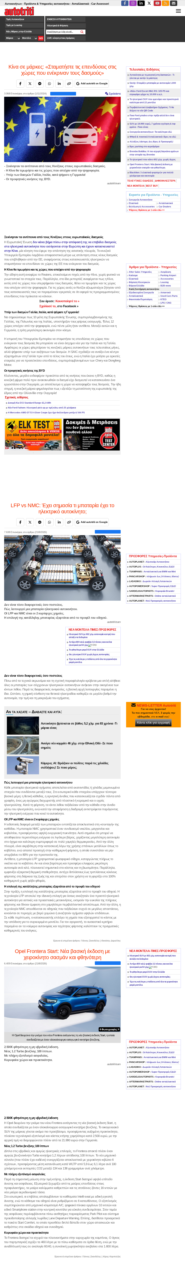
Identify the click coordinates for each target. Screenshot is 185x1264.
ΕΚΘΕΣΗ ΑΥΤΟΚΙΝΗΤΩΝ (59, 19)
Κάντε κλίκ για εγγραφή (153, 722)
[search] (82, 32)
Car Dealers (165, 206)
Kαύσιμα (133, 275)
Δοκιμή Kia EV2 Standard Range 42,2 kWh (29, 403)
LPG (162, 303)
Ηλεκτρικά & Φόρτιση (57, 25)
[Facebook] (20, 84)
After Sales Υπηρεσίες (140, 272)
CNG (168, 303)
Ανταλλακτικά (166, 203)
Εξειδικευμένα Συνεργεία (141, 292)
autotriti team (114, 183)
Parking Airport (168, 275)
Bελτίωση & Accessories (142, 206)
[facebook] (124, 3)
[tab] (140, 181)
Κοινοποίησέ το (59, 301)
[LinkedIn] (59, 84)
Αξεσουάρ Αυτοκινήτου (149, 562)
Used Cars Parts (169, 296)
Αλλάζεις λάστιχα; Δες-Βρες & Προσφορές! (151, 141)
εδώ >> (147, 210)
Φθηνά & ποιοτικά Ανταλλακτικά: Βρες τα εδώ (153, 137)
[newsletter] (173, 3)
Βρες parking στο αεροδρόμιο (144, 146)
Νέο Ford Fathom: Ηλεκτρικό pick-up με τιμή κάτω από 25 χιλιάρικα (42, 407)
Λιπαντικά (165, 292)
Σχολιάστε (114, 93)
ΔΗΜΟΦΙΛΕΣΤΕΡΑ (165, 180)
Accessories (167, 279)
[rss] (165, 3)
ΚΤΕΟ (163, 299)
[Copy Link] (69, 84)
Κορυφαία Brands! (151, 591)
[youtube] (157, 3)
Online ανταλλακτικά (152, 596)
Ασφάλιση (165, 272)
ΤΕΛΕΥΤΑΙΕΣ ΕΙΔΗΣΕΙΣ (140, 180)
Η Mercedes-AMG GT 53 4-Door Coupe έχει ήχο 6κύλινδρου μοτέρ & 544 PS (46, 412)
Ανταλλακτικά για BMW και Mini (152, 571)
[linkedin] (141, 3)
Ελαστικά (133, 203)
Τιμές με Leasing (14, 25)
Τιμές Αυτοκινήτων (15, 19)
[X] (30, 84)
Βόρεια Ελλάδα (136, 285)
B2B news (165, 285)
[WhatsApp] (49, 84)
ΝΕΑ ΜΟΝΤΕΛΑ (136, 185)
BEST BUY (152, 185)
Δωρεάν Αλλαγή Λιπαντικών (150, 581)
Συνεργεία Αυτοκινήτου (140, 200)
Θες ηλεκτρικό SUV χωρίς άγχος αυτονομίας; (89, 654)
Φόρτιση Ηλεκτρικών (139, 282)
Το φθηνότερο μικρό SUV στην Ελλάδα (86, 650)
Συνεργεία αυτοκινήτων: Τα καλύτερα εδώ (151, 132)
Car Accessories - (82, 3)
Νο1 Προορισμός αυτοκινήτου (152, 601)
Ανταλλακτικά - (61, 3)
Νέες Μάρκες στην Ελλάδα (19, 31)
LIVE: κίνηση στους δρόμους (60, 38)
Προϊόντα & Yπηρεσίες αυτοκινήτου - (27, 3)
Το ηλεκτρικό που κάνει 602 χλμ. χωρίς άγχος (153, 159)
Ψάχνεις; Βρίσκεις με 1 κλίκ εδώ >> (147, 306)
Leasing (164, 282)
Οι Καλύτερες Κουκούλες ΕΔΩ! (152, 566)
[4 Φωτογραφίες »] (62, 999)
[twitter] (149, 3)
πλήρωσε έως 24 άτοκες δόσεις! (154, 576)
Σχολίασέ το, (58, 306)
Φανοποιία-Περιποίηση (140, 299)
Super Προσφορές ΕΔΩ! (152, 586)
